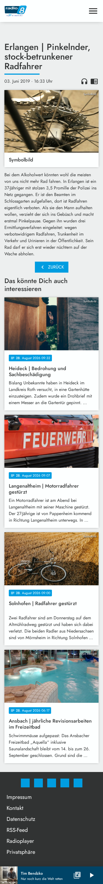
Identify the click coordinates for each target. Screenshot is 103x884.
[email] (78, 783)
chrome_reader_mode (94, 81)
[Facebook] (25, 783)
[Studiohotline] (64, 783)
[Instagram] (38, 783)
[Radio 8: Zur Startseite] (44, 10)
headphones (84, 81)
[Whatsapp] (51, 783)
